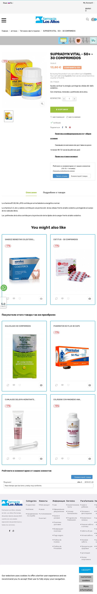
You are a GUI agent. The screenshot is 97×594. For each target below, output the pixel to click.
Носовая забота (85, 541)
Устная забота (87, 535)
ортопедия (86, 553)
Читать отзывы (61, 176)
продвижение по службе (32, 515)
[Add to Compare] (8, 299)
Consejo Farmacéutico (72, 512)
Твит (66, 127)
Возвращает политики (58, 530)
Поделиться (62, 127)
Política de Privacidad (58, 547)
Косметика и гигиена (86, 519)
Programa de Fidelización (72, 519)
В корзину (62, 110)
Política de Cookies (57, 541)
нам (55, 505)
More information (86, 588)
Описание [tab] (31, 192)
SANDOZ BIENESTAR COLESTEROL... (20, 239)
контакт (43, 518)
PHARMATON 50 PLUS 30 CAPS (66, 326)
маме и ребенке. (85, 506)
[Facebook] (10, 531)
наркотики (31, 505)
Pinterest (70, 127)
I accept (86, 570)
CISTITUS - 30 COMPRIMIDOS (65, 239)
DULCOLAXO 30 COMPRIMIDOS (18, 326)
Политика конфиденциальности (69, 134)
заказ (42, 509)
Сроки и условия (57, 517)
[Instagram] (13, 531)
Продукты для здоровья (87, 547)
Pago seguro (58, 535)
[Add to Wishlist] (20, 299)
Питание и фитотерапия (87, 512)
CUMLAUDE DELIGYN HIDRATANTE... (20, 399)
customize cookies (86, 579)
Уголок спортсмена (86, 558)
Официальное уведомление (59, 510)
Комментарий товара (79, 176)
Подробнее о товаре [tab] (54, 192)
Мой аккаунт (45, 505)
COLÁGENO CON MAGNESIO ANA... (67, 399)
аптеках (30, 509)
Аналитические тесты (73, 506)
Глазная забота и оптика (87, 525)
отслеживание (45, 514)
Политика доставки (57, 523)
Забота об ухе (87, 531)
